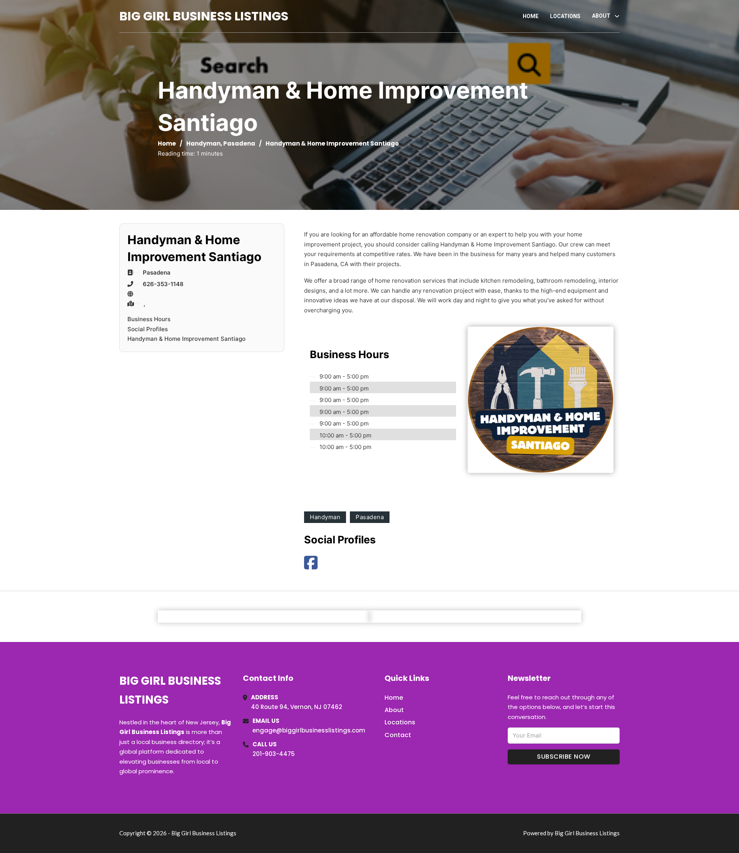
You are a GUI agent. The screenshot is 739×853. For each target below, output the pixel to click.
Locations (565, 16)
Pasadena (239, 143)
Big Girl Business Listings (203, 16)
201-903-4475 (273, 754)
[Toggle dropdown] (617, 16)
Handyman (203, 143)
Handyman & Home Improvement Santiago (186, 338)
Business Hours (149, 319)
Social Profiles (147, 329)
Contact (398, 735)
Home (530, 16)
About (394, 710)
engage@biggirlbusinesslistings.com (308, 730)
